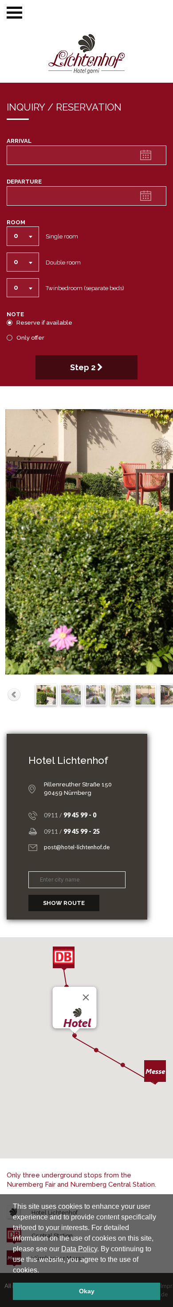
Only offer (30, 337)
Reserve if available (44, 322)
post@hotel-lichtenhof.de (77, 847)
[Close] (86, 997)
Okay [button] (86, 1291)
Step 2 (83, 367)
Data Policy (79, 1249)
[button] (42, 1270)
